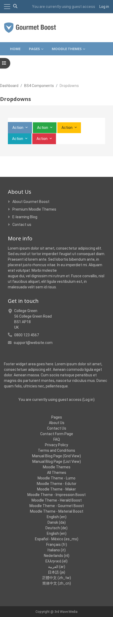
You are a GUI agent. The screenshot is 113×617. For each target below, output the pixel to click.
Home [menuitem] (15, 48)
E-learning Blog (24, 217)
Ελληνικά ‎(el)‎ (56, 561)
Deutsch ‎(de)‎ (56, 528)
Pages (56, 417)
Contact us (21, 224)
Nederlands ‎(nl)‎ (56, 555)
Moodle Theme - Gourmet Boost (56, 506)
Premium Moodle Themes (34, 209)
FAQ (56, 439)
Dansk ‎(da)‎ (57, 522)
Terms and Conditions (56, 450)
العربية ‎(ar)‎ (56, 567)
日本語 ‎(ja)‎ (56, 572)
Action (18, 127)
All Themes (56, 472)
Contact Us (56, 428)
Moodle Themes (56, 467)
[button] (15, 6)
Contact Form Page (56, 434)
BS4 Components (39, 86)
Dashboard (9, 86)
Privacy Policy (56, 445)
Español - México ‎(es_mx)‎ (56, 539)
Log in (104, 6)
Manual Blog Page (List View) (56, 461)
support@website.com (33, 343)
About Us (56, 423)
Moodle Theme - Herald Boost (57, 500)
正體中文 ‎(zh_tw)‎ (56, 578)
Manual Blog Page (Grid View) (56, 456)
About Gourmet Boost (30, 202)
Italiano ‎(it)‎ (57, 550)
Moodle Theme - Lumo (56, 478)
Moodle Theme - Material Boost (56, 511)
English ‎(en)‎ (56, 517)
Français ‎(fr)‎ (56, 544)
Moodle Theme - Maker (56, 489)
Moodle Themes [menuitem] (67, 48)
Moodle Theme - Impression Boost (56, 495)
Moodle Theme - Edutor (56, 484)
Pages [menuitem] (34, 48)
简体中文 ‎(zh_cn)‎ (56, 583)
